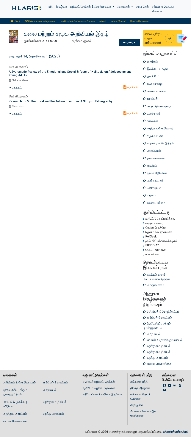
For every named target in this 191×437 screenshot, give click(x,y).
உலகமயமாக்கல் (156, 91)
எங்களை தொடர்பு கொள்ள (163, 9)
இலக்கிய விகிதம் (157, 69)
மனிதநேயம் (153, 188)
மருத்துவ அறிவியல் (55, 402)
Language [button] (128, 42)
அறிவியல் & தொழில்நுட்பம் (19, 382)
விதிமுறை (136, 405)
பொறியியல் (50, 390)
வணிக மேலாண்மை (15, 421)
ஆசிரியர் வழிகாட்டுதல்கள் (99, 381)
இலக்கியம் (153, 76)
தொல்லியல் (153, 150)
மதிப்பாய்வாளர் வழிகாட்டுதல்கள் (102, 394)
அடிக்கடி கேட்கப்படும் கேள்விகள (143, 413)
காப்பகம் (103, 21)
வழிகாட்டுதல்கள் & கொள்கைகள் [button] (91, 6)
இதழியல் (152, 61)
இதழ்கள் (61, 6)
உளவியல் (152, 98)
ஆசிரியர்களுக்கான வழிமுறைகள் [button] (40, 21)
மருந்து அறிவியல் (53, 413)
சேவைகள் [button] (124, 6)
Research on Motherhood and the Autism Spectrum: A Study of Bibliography (60, 101)
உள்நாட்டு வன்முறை (158, 106)
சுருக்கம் (131, 87)
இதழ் (17, 21)
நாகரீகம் (151, 165)
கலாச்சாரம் (153, 113)
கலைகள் (152, 121)
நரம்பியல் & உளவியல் (55, 382)
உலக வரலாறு (154, 84)
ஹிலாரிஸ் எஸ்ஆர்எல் (175, 431)
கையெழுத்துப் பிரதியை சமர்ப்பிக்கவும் (78, 21)
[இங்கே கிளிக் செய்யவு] (26, 9)
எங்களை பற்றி (139, 381)
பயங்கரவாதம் (154, 180)
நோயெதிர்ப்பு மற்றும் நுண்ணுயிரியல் (15, 392)
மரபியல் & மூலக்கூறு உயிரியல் (15, 404)
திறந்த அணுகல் (140, 388)
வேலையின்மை (155, 203)
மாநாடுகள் (142, 6)
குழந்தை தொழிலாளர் (159, 128)
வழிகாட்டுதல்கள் (118, 21)
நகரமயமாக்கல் (155, 158)
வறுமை (151, 195)
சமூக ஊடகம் (154, 136)
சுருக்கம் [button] (16, 87)
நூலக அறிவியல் (156, 173)
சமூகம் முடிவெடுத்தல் (160, 143)
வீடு (50, 6)
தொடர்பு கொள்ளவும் (139, 21)
